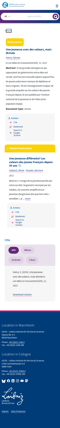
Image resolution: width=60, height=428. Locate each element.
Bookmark (18, 126)
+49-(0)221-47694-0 (17, 371)
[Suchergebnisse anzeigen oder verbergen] (55, 16)
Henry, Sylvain (13, 57)
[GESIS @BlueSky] (4, 381)
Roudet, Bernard (34, 170)
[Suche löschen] (50, 16)
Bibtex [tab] (27, 250)
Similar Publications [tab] (21, 148)
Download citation (22, 294)
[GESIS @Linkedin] (13, 381)
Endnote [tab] (16, 260)
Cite (15, 122)
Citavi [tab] (32, 260)
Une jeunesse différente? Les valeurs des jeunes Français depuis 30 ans (31, 162)
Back (8, 30)
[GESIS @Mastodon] (26, 381)
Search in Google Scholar (18, 133)
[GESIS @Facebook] (8, 381)
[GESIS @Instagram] (17, 381)
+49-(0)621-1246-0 (16, 342)
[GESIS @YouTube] (22, 381)
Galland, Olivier (16, 170)
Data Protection (18, 411)
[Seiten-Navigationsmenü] (57, 6)
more (27, 198)
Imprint (5, 411)
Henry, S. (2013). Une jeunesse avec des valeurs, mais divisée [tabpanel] (29, 283)
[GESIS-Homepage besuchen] (13, 4)
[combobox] (30, 16)
